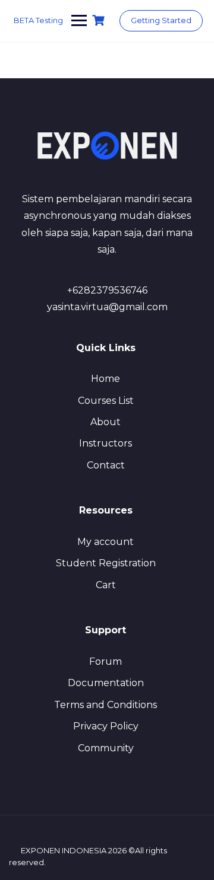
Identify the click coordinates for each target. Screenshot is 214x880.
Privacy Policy (106, 726)
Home (105, 378)
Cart (106, 585)
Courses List (106, 400)
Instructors (105, 443)
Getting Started (161, 20)
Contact (106, 465)
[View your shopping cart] (100, 20)
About (105, 422)
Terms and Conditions (105, 704)
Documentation (106, 682)
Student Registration (106, 563)
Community (106, 748)
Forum (105, 661)
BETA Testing (38, 20)
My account (105, 541)
